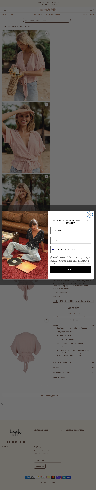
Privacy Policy (81, 263)
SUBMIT (71, 269)
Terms (88, 263)
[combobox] (55, 249)
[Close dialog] (90, 214)
